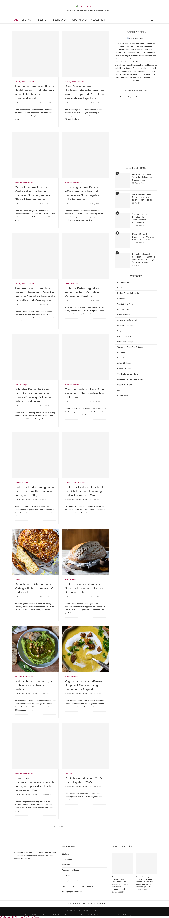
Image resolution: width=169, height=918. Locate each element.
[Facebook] (143, 19)
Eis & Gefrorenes (124, 336)
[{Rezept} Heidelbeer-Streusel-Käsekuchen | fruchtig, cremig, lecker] (122, 200)
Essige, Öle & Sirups (125, 342)
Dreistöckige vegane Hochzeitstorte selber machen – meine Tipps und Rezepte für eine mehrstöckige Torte (145, 881)
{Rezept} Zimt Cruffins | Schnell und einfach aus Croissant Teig (142, 177)
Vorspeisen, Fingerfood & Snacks (130, 347)
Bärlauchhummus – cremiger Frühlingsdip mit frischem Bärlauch (33, 685)
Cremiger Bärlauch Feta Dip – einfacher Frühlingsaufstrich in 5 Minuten (84, 393)
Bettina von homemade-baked (27, 103)
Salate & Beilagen (124, 363)
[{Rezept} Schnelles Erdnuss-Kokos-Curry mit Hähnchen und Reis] (122, 240)
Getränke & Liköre (124, 369)
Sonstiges (121, 288)
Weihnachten (122, 298)
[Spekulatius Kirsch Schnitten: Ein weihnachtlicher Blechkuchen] (122, 220)
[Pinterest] (148, 19)
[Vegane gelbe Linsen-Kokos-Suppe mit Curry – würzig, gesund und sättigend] (85, 649)
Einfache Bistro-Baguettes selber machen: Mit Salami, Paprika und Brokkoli (82, 292)
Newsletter (98, 20)
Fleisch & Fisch (123, 309)
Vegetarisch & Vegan (125, 304)
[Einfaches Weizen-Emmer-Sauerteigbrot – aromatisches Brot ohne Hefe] (85, 552)
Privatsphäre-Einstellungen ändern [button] (75, 881)
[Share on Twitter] (35, 123)
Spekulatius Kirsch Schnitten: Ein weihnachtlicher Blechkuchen (140, 218)
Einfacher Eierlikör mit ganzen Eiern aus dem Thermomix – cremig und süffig (34, 491)
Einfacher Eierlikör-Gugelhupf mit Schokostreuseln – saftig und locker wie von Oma (84, 491)
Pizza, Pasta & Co (124, 358)
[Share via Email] (40, 123)
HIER (137, 81)
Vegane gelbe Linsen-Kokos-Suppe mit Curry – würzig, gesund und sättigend (83, 685)
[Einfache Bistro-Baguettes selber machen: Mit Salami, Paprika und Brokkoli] (85, 256)
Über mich (27, 20)
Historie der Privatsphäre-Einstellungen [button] (77, 886)
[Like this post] (30, 123)
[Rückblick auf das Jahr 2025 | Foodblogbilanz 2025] (85, 746)
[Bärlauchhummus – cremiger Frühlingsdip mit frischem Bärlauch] (35, 649)
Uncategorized (123, 282)
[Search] (155, 19)
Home (15, 20)
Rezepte (41, 20)
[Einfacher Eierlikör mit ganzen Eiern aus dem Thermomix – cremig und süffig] (35, 455)
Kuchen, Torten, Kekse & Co (128, 293)
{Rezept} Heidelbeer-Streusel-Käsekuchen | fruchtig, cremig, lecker (142, 197)
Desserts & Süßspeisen (126, 325)
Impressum (66, 875)
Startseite (66, 854)
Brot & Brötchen (123, 315)
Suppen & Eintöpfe (124, 385)
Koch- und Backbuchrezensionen (130, 379)
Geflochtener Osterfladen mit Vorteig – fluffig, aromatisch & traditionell (34, 588)
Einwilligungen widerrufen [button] (72, 892)
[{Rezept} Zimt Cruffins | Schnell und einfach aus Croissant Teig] (122, 180)
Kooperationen (78, 20)
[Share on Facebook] (33, 123)
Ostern (120, 390)
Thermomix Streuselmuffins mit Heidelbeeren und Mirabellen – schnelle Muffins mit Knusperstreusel (120, 883)
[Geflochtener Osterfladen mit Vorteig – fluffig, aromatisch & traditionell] (35, 552)
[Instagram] (145, 19)
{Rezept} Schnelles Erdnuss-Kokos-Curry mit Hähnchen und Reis (143, 237)
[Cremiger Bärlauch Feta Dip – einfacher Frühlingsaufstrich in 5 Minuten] (85, 357)
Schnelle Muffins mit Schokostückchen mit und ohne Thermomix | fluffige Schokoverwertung (143, 258)
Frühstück (121, 352)
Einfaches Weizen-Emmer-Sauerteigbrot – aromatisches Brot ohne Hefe (84, 588)
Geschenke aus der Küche (127, 374)
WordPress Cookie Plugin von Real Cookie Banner (19, 917)
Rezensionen (59, 20)
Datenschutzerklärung (143, 158)
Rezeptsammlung (124, 395)
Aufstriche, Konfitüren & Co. (128, 320)
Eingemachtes (122, 331)
